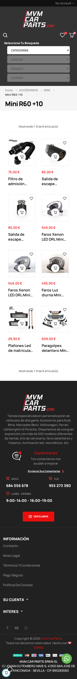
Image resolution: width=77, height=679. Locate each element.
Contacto (10, 545)
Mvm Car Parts (51, 638)
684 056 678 (17, 485)
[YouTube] (16, 627)
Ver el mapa (40, 516)
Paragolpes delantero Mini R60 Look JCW (54, 348)
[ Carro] (22, 157)
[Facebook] (7, 627)
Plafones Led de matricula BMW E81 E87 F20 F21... (19, 348)
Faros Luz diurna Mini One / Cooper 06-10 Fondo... (54, 292)
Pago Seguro (13, 575)
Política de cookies (18, 585)
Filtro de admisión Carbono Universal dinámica (16, 181)
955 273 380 (60, 485)
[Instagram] (26, 627)
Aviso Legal (11, 555)
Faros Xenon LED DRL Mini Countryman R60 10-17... (53, 237)
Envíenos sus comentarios (44, 471)
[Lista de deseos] (62, 35)
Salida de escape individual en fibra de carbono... (53, 181)
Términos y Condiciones (21, 565)
